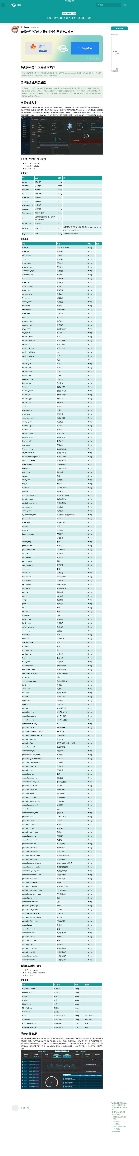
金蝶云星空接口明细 (119, 1126)
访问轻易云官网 (69, 1)
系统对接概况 (116, 1131)
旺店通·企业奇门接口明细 (119, 1118)
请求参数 (117, 1121)
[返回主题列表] (3, 5)
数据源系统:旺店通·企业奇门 (119, 1108)
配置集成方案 (116, 1114)
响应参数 (117, 1124)
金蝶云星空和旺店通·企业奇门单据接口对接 (119, 1104)
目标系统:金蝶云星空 (118, 1112)
